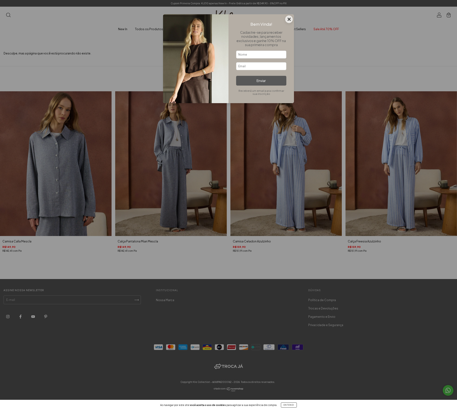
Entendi (288, 405)
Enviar (261, 80)
